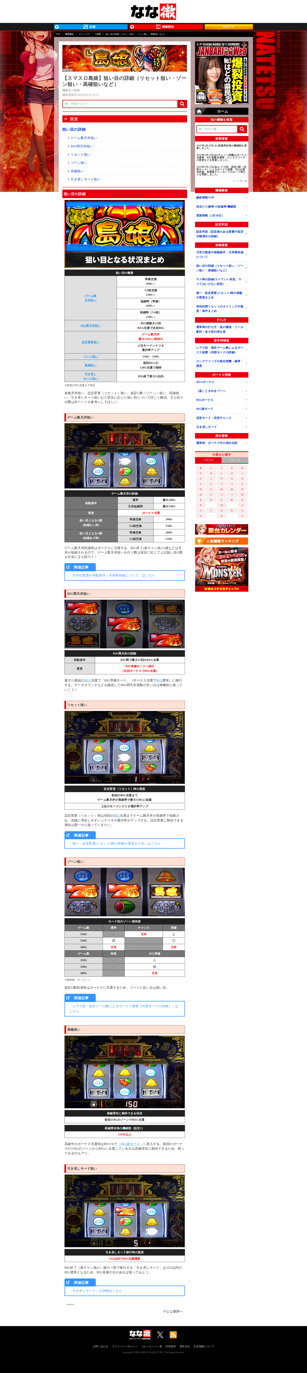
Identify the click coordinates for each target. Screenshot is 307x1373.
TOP (58, 34)
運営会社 (185, 1346)
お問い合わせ (100, 1346)
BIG (159, 680)
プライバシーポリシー (125, 1346)
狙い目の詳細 (74, 129)
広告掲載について (203, 1346)
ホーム (222, 111)
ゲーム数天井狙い (84, 138)
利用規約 (171, 1346)
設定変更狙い (91, 342)
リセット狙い (81, 154)
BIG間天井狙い (82, 146)
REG (87, 680)
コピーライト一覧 (151, 1346)
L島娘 (98, 34)
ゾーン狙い (79, 163)
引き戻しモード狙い (85, 179)
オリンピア (84, 34)
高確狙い (77, 171)
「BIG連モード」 (130, 1144)
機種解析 (69, 34)
